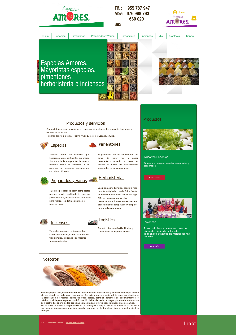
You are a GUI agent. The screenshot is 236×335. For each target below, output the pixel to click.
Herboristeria (111, 178)
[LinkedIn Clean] (189, 323)
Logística (107, 220)
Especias (58, 145)
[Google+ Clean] (194, 323)
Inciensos (60, 223)
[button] (194, 17)
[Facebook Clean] (184, 323)
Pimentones (109, 145)
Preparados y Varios (69, 181)
